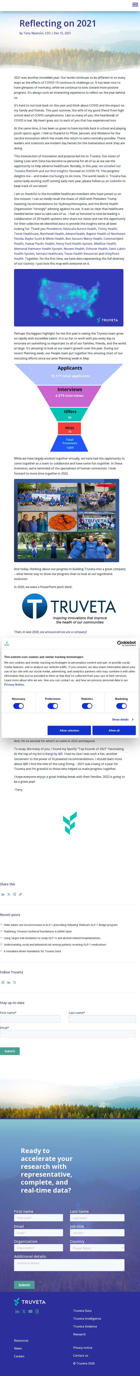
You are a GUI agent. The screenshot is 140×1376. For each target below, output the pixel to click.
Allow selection (69, 730)
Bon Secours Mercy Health (83, 239)
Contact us (80, 1355)
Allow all (114, 730)
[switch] (53, 706)
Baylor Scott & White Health (44, 239)
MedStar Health (105, 244)
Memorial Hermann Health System (38, 249)
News (18, 1348)
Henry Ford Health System (74, 244)
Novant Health (74, 249)
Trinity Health (107, 229)
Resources (21, 1340)
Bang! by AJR (54, 754)
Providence (54, 229)
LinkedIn (116, 181)
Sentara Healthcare (49, 254)
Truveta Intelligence (87, 1319)
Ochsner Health (97, 249)
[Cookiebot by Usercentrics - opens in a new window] (120, 643)
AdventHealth (75, 234)
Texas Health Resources (81, 254)
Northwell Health (52, 234)
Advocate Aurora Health (79, 229)
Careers (19, 1356)
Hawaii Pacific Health (39, 244)
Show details (120, 719)
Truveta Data (82, 1311)
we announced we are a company (63, 632)
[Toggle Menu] (135, 5)
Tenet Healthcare (26, 234)
